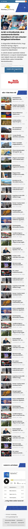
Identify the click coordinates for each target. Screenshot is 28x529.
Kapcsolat (7, 522)
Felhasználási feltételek (10, 520)
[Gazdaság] (8, 7)
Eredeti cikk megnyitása (14, 69)
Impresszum (13, 522)
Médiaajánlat (21, 522)
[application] (14, 81)
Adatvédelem (20, 520)
